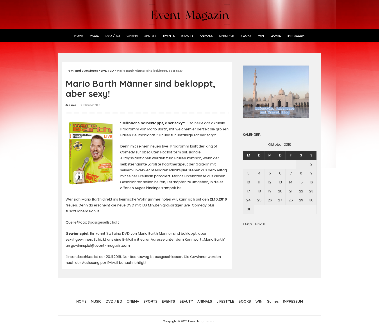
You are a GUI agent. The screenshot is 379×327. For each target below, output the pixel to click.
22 (301, 191)
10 (248, 182)
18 (259, 191)
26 (270, 200)
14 (291, 182)
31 (248, 209)
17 (248, 191)
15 (301, 182)
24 (248, 200)
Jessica (71, 105)
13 (280, 182)
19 (269, 191)
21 (290, 191)
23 (311, 191)
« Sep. (247, 223)
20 (280, 191)
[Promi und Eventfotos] (189, 14)
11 (259, 182)
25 (259, 200)
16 (311, 182)
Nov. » (260, 223)
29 (301, 200)
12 (269, 182)
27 (280, 200)
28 (291, 200)
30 (311, 200)
